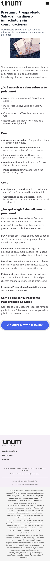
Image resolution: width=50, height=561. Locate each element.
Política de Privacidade (19, 481)
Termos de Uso (32, 481)
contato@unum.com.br (32, 474)
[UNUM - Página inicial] (11, 3)
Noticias (5, 459)
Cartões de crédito (9, 451)
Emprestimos (7, 455)
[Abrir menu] (47, 3)
